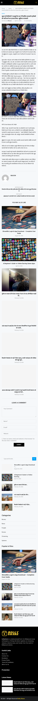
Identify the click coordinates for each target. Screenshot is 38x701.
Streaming (5, 536)
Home (3, 8)
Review (4, 532)
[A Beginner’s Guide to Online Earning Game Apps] (19, 249)
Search (34, 458)
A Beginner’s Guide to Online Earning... (23, 475)
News (10, 8)
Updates (4, 540)
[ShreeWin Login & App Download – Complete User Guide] (19, 217)
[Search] (35, 2)
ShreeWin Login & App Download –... (24, 466)
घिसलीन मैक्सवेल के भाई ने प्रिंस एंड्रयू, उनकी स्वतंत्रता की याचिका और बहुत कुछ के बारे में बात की (24, 614)
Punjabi (4, 528)
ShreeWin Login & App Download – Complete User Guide (18, 576)
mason (10, 20)
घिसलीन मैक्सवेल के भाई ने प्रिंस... (22, 504)
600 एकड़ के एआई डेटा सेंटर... (21, 494)
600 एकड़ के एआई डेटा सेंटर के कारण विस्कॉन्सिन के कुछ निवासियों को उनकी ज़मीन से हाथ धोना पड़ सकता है (25, 605)
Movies (4, 519)
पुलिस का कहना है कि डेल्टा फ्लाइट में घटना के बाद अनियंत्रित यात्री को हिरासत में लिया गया (24, 594)
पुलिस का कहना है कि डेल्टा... (21, 485)
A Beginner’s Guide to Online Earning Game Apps (19, 263)
